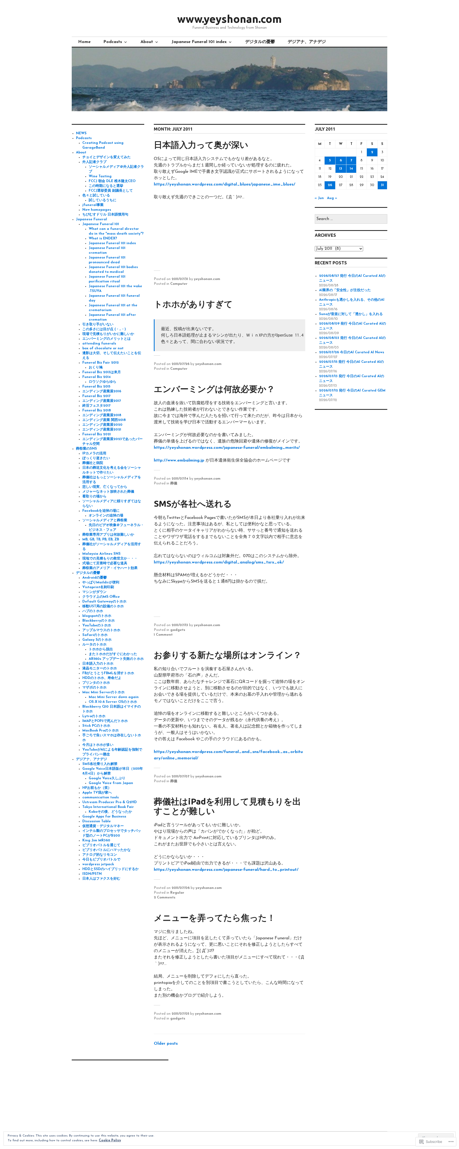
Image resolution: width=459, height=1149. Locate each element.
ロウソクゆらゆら (102, 382)
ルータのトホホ (94, 644)
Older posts (166, 1044)
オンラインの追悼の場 (106, 515)
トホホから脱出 (101, 649)
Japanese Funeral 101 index (199, 42)
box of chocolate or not (103, 348)
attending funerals (99, 343)
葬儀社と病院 (92, 463)
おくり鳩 (96, 367)
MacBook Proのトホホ (100, 730)
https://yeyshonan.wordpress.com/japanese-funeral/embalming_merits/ (227, 448)
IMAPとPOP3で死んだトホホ (105, 721)
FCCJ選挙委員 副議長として (111, 190)
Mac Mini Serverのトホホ (103, 692)
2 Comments (164, 897)
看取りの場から (94, 496)
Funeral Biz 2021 (96, 434)
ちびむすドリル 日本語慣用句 (105, 214)
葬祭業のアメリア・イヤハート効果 (110, 568)
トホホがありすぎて (193, 304)
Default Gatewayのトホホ (104, 601)
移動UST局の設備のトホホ (103, 606)
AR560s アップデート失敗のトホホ (116, 659)
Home (84, 42)
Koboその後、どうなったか (110, 812)
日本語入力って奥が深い (201, 144)
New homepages (96, 210)
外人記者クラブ (94, 162)
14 (351, 168)
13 (340, 168)
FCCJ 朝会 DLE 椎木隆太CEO (112, 181)
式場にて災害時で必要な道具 (104, 563)
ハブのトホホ (92, 611)
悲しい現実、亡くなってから (104, 487)
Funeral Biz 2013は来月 (101, 372)
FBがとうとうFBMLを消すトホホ (108, 673)
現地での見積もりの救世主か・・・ (110, 558)
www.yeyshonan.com (229, 19)
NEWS (81, 133)
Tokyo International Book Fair (108, 807)
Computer (179, 284)
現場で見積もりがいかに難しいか (108, 334)
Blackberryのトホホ (98, 620)
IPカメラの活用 (94, 453)
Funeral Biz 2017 (96, 396)
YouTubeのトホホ (96, 625)
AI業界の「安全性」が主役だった (345, 290)
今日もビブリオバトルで (101, 859)
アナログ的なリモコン (99, 855)
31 (382, 185)
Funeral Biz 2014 (96, 377)
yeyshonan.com (207, 279)
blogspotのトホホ (96, 616)
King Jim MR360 (96, 840)
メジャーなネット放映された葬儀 (108, 491)
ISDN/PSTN (92, 874)
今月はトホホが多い (97, 745)
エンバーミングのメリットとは (106, 339)
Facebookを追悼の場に (101, 511)
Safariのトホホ (95, 635)
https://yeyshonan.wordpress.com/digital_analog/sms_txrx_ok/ (219, 562)
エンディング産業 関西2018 (104, 420)
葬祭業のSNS (86, 448)
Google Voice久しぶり (107, 778)
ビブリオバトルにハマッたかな (106, 850)
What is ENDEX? (103, 238)
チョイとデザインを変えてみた (106, 157)
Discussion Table (96, 821)
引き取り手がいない (97, 324)
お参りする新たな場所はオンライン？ (227, 655)
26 (330, 185)
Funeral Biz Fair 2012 (100, 362)
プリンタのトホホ (96, 683)
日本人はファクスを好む (101, 878)
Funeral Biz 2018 (96, 410)
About (147, 42)
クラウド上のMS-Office (101, 597)
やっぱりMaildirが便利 (100, 582)
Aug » (332, 198)
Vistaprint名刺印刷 (98, 587)
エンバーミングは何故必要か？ (214, 389)
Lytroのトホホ (93, 716)
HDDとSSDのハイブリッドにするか (110, 869)
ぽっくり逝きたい (96, 458)
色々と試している (96, 195)
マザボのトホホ (94, 687)
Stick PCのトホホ (96, 726)
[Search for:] (351, 219)
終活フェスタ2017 (96, 405)
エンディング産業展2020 (102, 425)
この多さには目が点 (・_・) (104, 329)
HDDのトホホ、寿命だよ (101, 678)
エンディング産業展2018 (101, 415)
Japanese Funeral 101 (100, 224)
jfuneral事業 (93, 205)
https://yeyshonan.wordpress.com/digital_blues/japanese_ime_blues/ (225, 184)
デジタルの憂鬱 (260, 42)
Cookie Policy (110, 1140)
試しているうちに (102, 200)
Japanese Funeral (91, 219)
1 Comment (163, 634)
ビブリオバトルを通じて (101, 845)
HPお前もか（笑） (96, 788)
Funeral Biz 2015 (96, 386)
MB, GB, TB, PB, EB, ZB (100, 539)
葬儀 (173, 483)
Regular (177, 892)
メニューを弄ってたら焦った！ (214, 917)
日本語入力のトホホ (97, 663)
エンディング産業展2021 (101, 429)
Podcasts (112, 42)
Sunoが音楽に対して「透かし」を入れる (351, 314)
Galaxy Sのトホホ (97, 640)
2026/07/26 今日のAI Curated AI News (351, 352)
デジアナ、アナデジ (307, 42)
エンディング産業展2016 (101, 391)
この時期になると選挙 (106, 186)
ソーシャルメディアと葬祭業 (104, 520)
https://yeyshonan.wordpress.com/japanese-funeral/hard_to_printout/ (226, 870)
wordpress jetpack (98, 864)
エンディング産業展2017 (101, 401)
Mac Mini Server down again (114, 697)
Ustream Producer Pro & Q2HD (109, 802)
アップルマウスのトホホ (101, 630)
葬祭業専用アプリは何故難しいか (108, 534)
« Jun (319, 198)
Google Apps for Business (104, 816)
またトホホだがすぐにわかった (113, 654)
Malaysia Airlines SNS (101, 554)
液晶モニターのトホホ (99, 668)
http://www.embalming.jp (179, 460)
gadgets (177, 630)
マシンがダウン (94, 592)
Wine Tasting (100, 176)
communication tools (100, 797)
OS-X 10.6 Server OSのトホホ (113, 702)
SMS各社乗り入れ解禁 (99, 764)
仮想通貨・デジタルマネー (103, 826)
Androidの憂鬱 (94, 577)
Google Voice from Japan (111, 783)
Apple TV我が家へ (97, 792)
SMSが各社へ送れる (193, 503)
